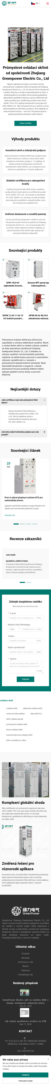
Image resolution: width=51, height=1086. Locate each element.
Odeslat (25, 679)
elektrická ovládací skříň (32, 708)
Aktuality (25, 958)
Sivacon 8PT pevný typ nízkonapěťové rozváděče (38, 284)
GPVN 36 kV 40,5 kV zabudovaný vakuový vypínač (38, 317)
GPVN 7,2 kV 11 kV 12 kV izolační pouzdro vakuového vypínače (12, 317)
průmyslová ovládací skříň (16, 724)
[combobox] (14, 629)
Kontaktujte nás (25, 974)
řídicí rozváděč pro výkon (16, 740)
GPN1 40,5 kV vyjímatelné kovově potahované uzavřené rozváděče (13, 284)
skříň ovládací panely (14, 719)
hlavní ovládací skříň (14, 730)
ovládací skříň (11, 708)
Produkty (25, 953)
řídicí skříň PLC (36, 714)
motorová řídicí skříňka (15, 714)
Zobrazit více (10, 515)
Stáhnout (25, 970)
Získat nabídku (26, 123)
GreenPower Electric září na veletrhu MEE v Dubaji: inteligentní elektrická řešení (25, 1001)
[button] (16, 523)
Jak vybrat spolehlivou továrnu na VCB (25, 1021)
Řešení (25, 966)
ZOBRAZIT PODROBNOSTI (13, 269)
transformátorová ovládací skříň (19, 735)
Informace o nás (25, 962)
